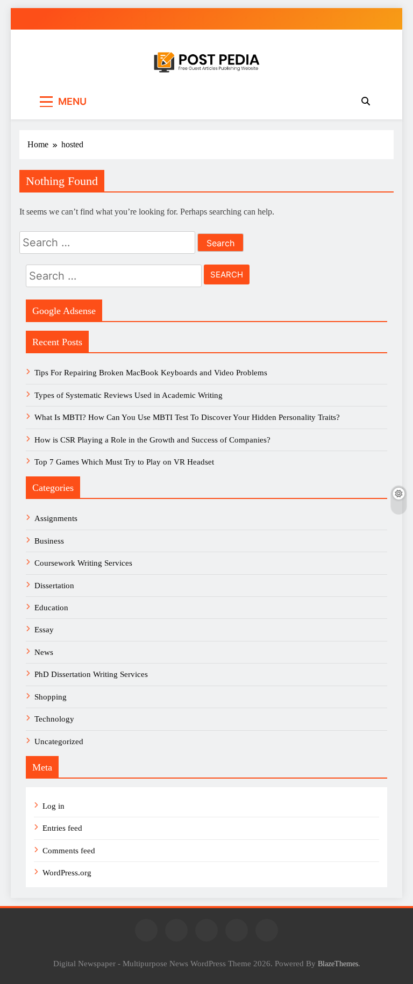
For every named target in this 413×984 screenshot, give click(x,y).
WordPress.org (66, 872)
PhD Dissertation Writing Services (91, 674)
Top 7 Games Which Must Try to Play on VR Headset (124, 462)
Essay (44, 629)
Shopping (50, 697)
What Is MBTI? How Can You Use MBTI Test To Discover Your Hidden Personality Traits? (188, 417)
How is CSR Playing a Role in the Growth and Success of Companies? (152, 440)
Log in (53, 806)
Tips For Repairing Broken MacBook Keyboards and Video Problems (150, 372)
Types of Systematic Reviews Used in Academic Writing (128, 395)
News (43, 652)
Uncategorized (58, 741)
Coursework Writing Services (83, 563)
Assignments (55, 518)
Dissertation (54, 585)
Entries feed (62, 828)
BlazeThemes (338, 963)
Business (49, 541)
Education (51, 607)
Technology (54, 719)
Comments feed (68, 850)
